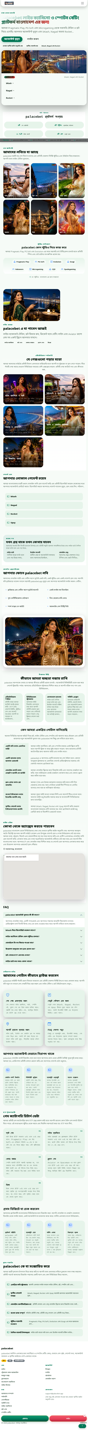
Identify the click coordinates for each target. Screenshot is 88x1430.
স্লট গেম (4, 1409)
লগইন (47, 1372)
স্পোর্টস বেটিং (6, 1412)
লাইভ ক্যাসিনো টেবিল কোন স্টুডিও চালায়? (22, 936)
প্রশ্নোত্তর (48, 1376)
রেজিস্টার (25, 1418)
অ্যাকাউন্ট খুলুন (12, 39)
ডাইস (3, 1369)
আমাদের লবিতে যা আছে (38, 140)
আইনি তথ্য (5, 1403)
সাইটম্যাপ (83, 1423)
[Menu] (82, 3)
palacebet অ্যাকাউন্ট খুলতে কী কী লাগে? (23, 915)
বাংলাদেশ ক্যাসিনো (8, 1382)
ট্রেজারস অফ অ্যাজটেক (9, 1372)
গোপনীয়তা (5, 1400)
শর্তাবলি (4, 1397)
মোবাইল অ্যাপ (50, 1379)
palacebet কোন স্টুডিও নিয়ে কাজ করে (60, 140)
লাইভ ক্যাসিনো (6, 1406)
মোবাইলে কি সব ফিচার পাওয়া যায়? (20, 943)
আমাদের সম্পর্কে (7, 1394)
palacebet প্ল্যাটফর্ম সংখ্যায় (19, 140)
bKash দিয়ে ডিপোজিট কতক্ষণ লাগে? (21, 930)
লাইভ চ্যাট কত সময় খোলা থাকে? (19, 961)
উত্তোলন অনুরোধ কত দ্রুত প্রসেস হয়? (20, 949)
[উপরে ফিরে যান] (82, 1426)
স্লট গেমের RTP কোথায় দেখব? (18, 955)
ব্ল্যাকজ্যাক (5, 1379)
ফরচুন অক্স (5, 1376)
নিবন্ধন (47, 1369)
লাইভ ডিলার (5, 1385)
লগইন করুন (33, 39)
